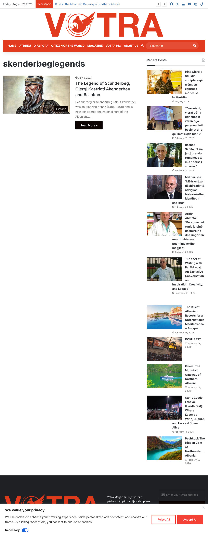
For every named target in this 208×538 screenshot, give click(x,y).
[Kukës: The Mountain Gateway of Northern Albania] (164, 376)
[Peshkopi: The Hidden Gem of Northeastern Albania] (164, 448)
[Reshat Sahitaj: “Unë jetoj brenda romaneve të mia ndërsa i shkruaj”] (164, 155)
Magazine (95, 45)
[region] (104, 521)
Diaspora (41, 45)
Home (12, 45)
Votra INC (113, 45)
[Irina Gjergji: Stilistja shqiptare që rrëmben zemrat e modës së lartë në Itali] (164, 82)
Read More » (89, 125)
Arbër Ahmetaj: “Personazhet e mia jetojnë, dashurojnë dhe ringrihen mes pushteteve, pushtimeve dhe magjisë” (188, 230)
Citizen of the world (67, 45)
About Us (131, 45)
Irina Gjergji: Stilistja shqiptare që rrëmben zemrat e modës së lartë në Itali (187, 84)
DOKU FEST (193, 339)
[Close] (203, 507)
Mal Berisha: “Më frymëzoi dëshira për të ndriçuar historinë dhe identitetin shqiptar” (188, 189)
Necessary (12, 530)
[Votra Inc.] (104, 24)
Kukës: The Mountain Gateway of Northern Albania (193, 374)
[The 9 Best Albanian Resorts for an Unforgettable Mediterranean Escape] (164, 317)
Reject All (163, 519)
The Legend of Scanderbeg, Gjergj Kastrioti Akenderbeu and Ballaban (102, 89)
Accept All (190, 519)
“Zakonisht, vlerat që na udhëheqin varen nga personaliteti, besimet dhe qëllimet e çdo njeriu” (188, 121)
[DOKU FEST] (164, 349)
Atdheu (25, 45)
